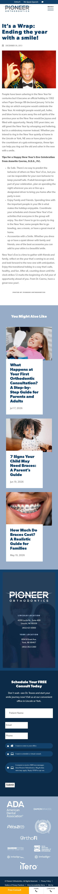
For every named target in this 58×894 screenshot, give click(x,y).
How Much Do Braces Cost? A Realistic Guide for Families (23, 539)
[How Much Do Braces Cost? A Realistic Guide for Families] (29, 511)
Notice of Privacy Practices (14, 885)
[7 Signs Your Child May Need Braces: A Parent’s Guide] (29, 438)
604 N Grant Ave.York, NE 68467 (29, 641)
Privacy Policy (46, 881)
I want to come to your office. (26, 746)
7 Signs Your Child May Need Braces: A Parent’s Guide (23, 466)
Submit (10, 785)
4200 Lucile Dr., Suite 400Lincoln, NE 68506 (29, 622)
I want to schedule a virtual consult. (28, 754)
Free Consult (14, 890)
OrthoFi (17, 2)
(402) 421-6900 (29, 628)
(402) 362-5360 (29, 647)
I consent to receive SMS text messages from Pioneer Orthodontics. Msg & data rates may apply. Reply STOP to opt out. (30, 767)
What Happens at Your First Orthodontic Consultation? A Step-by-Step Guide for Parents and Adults (24, 383)
